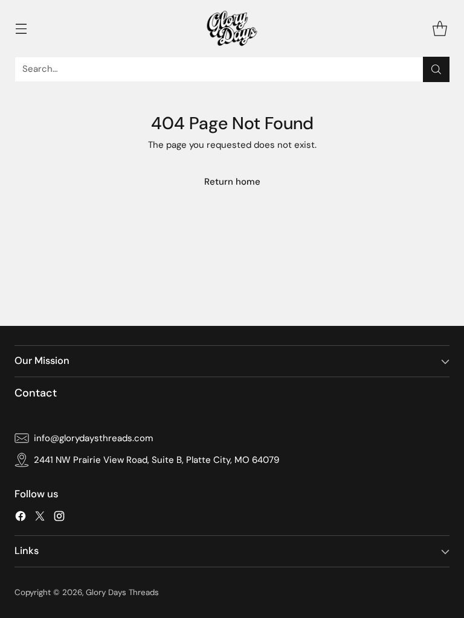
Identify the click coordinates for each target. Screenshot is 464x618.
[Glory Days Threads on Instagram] (59, 518)
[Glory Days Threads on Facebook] (20, 518)
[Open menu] (20, 28)
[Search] (436, 69)
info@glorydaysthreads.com (93, 438)
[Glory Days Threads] (232, 28)
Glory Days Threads (122, 592)
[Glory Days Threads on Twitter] (40, 518)
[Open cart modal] (439, 28)
